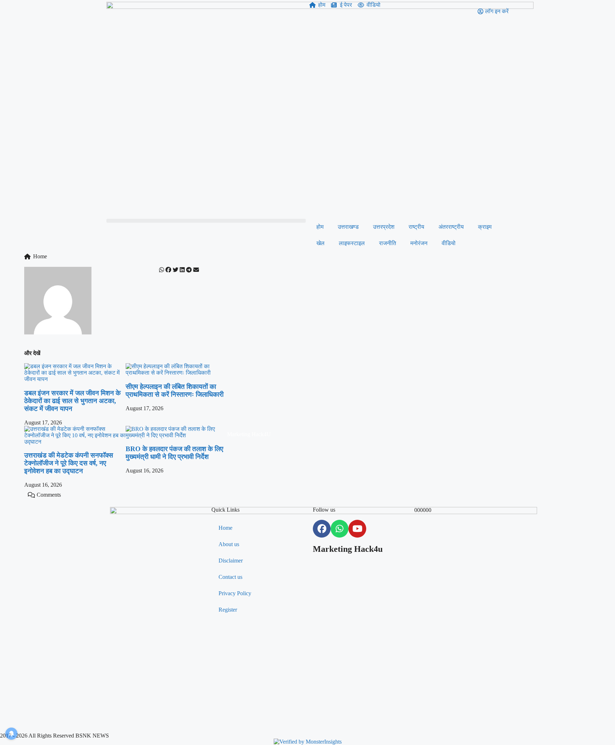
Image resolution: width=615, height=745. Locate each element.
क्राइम (485, 227)
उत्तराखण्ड (348, 227)
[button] (206, 221)
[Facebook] (322, 529)
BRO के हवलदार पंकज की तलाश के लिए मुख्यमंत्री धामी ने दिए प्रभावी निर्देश (174, 452)
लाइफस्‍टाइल (352, 243)
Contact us (230, 577)
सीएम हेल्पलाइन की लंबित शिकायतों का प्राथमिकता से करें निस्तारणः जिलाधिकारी (175, 390)
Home (225, 528)
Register (228, 610)
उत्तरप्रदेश (383, 227)
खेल (320, 243)
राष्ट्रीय (416, 227)
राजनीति (387, 243)
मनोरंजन (418, 243)
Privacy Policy (235, 593)
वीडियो (449, 243)
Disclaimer (231, 561)
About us (229, 544)
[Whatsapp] (339, 529)
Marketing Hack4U (249, 434)
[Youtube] (357, 529)
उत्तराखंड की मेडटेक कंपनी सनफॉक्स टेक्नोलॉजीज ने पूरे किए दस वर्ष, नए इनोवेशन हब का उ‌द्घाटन (68, 463)
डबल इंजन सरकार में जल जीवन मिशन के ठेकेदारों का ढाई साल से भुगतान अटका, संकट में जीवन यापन (72, 400)
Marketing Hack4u (348, 549)
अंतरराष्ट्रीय (451, 227)
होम (320, 227)
